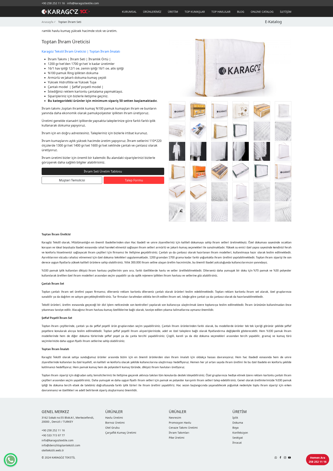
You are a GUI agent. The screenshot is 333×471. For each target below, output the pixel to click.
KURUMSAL (129, 11)
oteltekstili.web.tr (53, 450)
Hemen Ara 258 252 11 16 (317, 459)
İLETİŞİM (285, 11)
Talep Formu (134, 180)
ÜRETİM (173, 11)
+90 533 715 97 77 (53, 435)
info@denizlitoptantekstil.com (61, 445)
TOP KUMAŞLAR (195, 11)
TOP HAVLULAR (220, 11)
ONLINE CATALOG (262, 11)
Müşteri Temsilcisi (72, 180)
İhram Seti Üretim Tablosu (103, 171)
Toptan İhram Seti (69, 22)
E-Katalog (273, 21)
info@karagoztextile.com (83, 3)
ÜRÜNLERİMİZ (152, 11)
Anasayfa (47, 22)
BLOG (240, 11)
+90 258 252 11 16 (53, 3)
